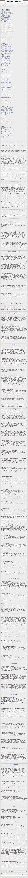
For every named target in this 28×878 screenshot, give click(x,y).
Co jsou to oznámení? (4, 73)
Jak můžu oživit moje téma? (5, 65)
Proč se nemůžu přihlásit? (5, 15)
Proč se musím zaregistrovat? (6, 10)
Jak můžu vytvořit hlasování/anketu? (7, 50)
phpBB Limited (13, 826)
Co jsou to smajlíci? (4, 70)
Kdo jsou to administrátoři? (5, 80)
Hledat (4, 2)
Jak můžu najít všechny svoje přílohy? (7, 129)
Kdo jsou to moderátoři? (5, 81)
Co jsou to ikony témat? (5, 76)
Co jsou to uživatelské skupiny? (6, 82)
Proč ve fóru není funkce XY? (6, 133)
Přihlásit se (25, 2)
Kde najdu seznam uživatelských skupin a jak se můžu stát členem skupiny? (6, 84)
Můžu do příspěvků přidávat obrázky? (7, 71)
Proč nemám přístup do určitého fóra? (7, 55)
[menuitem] (11, 873)
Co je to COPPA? (4, 11)
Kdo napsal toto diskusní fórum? (6, 132)
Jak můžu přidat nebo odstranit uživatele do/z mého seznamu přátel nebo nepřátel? (7, 103)
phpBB (23, 299)
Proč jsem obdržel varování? (5, 57)
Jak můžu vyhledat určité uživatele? (7, 112)
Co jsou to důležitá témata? (5, 74)
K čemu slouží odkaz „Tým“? (5, 91)
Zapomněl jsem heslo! (4, 18)
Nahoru (26, 5)
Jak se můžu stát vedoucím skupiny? (7, 86)
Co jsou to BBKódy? (4, 68)
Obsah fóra (4, 5)
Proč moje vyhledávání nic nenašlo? (7, 109)
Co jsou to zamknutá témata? (6, 75)
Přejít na (7, 871)
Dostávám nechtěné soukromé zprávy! (7, 95)
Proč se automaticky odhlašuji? (6, 19)
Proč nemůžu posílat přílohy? (6, 56)
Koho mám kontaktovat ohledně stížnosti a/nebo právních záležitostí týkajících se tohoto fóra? (7, 135)
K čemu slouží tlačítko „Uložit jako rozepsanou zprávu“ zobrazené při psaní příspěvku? (6, 61)
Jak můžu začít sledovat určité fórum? (7, 121)
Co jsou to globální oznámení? (6, 72)
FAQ (2, 2)
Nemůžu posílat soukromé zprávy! (6, 94)
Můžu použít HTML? (4, 69)
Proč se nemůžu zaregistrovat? (6, 12)
